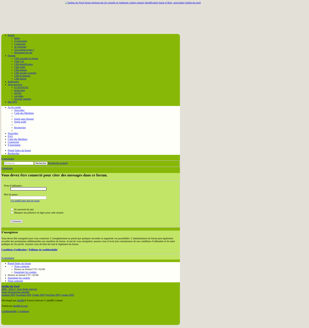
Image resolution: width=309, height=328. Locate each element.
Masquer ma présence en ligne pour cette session (38, 212)
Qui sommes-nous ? (24, 49)
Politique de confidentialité (43, 249)
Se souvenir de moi (24, 209)
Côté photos (20, 78)
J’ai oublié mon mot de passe (25, 200)
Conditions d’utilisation (14, 249)
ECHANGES (21, 87)
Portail (11, 35)
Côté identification (23, 64)
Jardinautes (13, 81)
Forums (11, 55)
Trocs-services (15, 84)
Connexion (19, 44)
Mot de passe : (11, 194)
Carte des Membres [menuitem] (24, 113)
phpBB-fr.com (20, 306)
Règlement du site (23, 52)
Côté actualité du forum (26, 58)
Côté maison (20, 70)
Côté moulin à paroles (25, 73)
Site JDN (12, 101)
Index (17, 38)
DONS (17, 93)
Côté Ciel (19, 61)
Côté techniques (22, 75)
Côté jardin (19, 67)
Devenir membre (22, 99)
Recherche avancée (58, 163)
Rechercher (41, 163)
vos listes (18, 96)
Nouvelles (19, 110)
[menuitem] (24, 119)
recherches (19, 90)
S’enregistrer (20, 41)
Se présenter (20, 47)
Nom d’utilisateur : (13, 185)
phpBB (20, 300)
